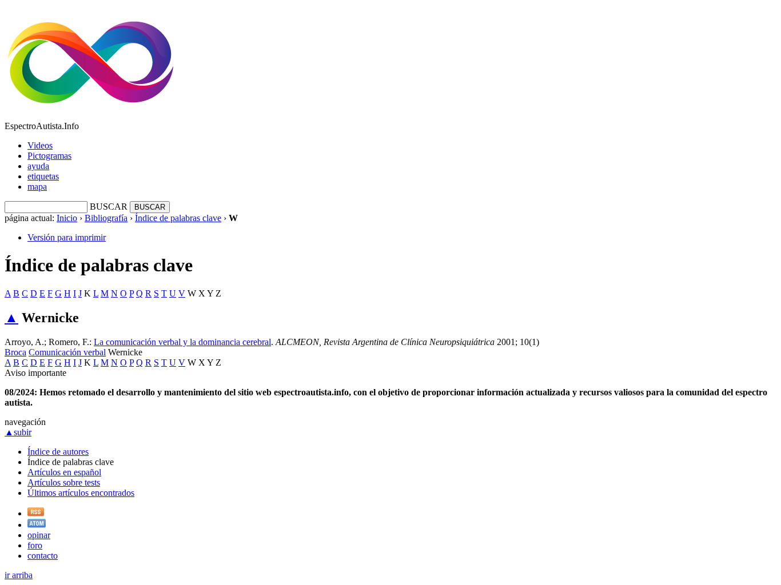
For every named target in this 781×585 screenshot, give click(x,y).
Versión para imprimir (66, 237)
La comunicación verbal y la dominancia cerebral (182, 342)
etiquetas (43, 176)
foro (34, 545)
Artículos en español (64, 472)
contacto (42, 555)
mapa (37, 186)
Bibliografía (106, 218)
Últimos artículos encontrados (80, 493)
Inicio (67, 218)
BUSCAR (108, 206)
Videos (40, 145)
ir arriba (19, 575)
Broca (15, 352)
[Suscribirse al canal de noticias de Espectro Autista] (35, 513)
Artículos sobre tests (63, 482)
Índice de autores (58, 451)
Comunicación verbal (67, 352)
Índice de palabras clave (178, 218)
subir (18, 432)
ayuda (38, 166)
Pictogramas (49, 156)
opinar (38, 535)
